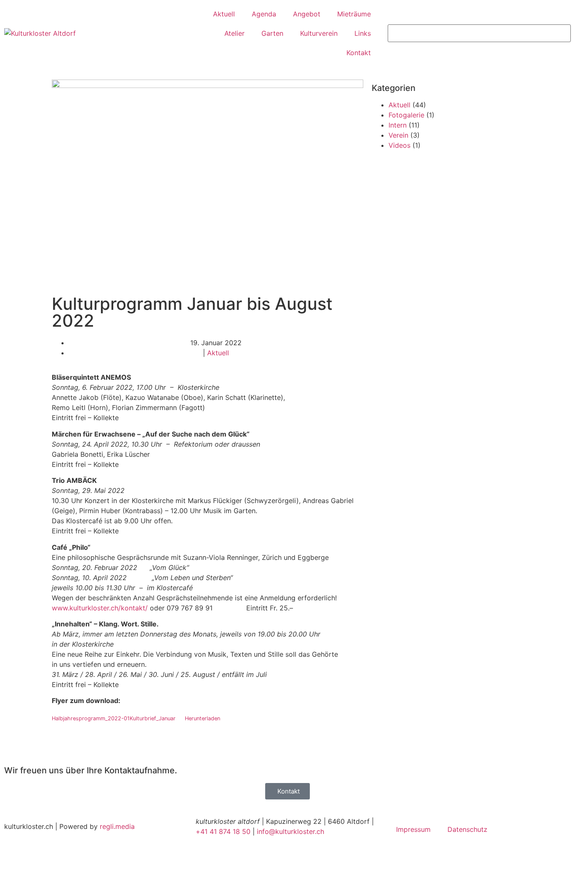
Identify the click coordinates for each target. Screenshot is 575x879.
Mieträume (354, 14)
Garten (272, 33)
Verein (398, 135)
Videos (399, 145)
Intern (398, 125)
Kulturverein (319, 33)
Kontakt (358, 52)
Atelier (234, 33)
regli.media (117, 826)
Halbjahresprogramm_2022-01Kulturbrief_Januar (114, 718)
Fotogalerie (406, 115)
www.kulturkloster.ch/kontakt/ (100, 608)
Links (362, 33)
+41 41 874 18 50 (223, 831)
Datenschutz (467, 829)
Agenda (264, 14)
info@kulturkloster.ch (290, 831)
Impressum (413, 829)
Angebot (306, 14)
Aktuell (224, 14)
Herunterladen (202, 718)
